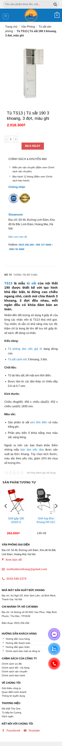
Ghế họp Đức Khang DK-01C (46, 520)
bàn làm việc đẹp (32, 449)
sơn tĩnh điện (38, 422)
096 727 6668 (43, 244)
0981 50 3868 (16, 249)
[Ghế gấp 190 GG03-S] (16, 501)
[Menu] (6, 16)
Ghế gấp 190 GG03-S (16, 520)
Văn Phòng (28, 26)
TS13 (8, 283)
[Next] (56, 513)
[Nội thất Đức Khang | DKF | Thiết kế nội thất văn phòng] (31, 15)
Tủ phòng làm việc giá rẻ (25, 348)
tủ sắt (31, 283)
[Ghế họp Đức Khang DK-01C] (46, 501)
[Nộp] (55, 4)
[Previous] (6, 513)
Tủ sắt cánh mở (17, 359)
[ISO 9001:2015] (13, 200)
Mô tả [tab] (8, 275)
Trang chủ (11, 26)
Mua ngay (32, 145)
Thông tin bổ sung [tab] (25, 275)
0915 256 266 (26, 244)
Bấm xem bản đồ (17, 236)
